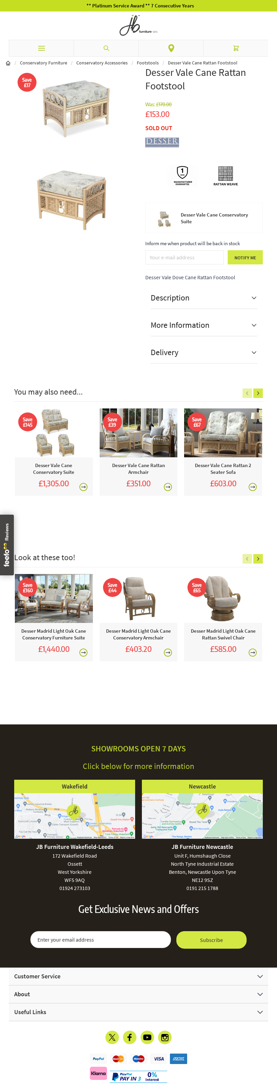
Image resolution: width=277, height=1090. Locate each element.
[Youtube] (147, 1037)
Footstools (148, 63)
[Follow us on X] (112, 1037)
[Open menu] (41, 48)
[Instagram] (165, 1037)
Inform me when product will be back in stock (192, 243)
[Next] (258, 393)
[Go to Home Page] (8, 62)
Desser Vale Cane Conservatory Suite (214, 218)
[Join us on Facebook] (129, 1037)
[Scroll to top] (270, 1045)
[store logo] (138, 25)
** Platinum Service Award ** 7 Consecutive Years (138, 5)
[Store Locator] (171, 48)
